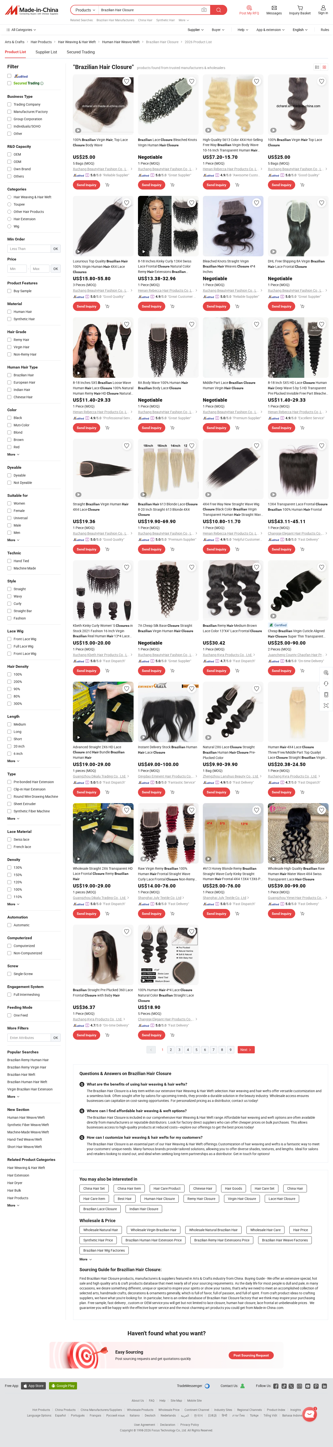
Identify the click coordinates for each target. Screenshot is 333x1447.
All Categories (21, 29)
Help (241, 29)
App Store (33, 1385)
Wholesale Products (140, 1410)
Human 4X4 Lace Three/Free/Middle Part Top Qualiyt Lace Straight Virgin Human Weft (296, 752)
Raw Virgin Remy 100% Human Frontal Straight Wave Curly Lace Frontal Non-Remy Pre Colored (166, 874)
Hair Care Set (264, 1188)
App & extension (268, 29)
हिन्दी (224, 1415)
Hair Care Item (94, 1198)
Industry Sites (223, 1410)
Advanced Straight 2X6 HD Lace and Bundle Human (99, 752)
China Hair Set (94, 1188)
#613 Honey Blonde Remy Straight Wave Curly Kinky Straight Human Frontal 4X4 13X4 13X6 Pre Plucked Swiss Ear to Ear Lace (233, 874)
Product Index (276, 1410)
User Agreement (144, 1425)
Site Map (176, 1400)
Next (244, 1049)
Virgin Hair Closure (242, 1198)
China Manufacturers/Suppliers (101, 1410)
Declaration (167, 1425)
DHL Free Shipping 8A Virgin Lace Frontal (296, 264)
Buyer (216, 29)
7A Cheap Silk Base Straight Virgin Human (165, 628)
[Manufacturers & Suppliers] (31, 10)
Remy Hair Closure (201, 1198)
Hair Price (300, 1229)
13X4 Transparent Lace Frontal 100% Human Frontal (298, 507)
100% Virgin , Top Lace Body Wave (100, 142)
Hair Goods (233, 1188)
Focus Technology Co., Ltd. (169, 1430)
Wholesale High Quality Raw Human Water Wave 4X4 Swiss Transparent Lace (296, 873)
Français (95, 1415)
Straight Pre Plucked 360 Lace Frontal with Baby (103, 993)
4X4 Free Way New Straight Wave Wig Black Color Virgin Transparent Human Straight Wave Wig (233, 509)
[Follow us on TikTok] (284, 1385)
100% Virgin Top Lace (295, 142)
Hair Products (17, 1198)
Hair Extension (18, 1175)
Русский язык (115, 1415)
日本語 (212, 1415)
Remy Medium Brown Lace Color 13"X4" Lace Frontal (232, 628)
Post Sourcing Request (251, 1355)
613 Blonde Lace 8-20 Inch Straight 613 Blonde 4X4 (168, 509)
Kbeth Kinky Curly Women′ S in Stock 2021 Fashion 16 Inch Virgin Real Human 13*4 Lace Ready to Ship (103, 631)
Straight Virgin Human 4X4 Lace (100, 507)
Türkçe (254, 1415)
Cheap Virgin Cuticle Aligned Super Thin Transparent (296, 634)
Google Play (63, 1385)
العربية (185, 1415)
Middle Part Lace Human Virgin (229, 385)
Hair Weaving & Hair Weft (26, 1167)
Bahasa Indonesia (294, 1415)
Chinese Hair (202, 1188)
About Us (138, 1400)
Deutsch (150, 1415)
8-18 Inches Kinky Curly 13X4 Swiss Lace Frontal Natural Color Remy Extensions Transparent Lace (164, 266)
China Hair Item (129, 1188)
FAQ (151, 1400)
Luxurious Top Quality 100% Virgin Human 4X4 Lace (100, 266)
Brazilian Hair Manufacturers (115, 20)
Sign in (323, 12)
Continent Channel (197, 1410)
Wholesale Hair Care (265, 1229)
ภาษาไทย (238, 1415)
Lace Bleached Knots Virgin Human (167, 142)
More (83, 1259)
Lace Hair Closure (282, 1198)
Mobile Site (194, 1400)
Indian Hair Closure (143, 1209)
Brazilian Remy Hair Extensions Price (221, 1240)
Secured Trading (81, 52)
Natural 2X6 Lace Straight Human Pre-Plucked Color (229, 752)
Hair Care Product (167, 1188)
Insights (295, 1410)
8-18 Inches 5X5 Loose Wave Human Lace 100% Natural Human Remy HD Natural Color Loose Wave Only (103, 388)
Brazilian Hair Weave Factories (285, 1240)
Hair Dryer (14, 1182)
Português (78, 1415)
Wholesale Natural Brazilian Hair (213, 1229)
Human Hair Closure (159, 1198)
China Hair (145, 20)
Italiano (135, 1415)
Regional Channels (249, 1410)
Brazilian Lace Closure (100, 1209)
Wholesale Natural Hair (100, 1229)
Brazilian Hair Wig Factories (104, 1250)
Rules (325, 29)
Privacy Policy (189, 1425)
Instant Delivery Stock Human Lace (167, 750)
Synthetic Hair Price (98, 1240)
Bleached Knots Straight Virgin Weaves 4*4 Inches (229, 266)
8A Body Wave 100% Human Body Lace (163, 385)
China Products (65, 1410)
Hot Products (41, 1410)
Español (60, 1415)
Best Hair (125, 1198)
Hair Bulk (14, 1190)
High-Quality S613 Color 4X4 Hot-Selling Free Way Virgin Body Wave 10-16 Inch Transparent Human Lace (233, 145)
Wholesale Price (168, 1410)
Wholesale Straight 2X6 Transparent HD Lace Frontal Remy (103, 873)
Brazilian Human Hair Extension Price (154, 1240)
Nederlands (168, 1415)
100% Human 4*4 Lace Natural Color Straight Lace (166, 995)
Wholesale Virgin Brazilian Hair (153, 1229)
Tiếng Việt (270, 1415)
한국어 (198, 1415)
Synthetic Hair (165, 20)
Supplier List (46, 52)
